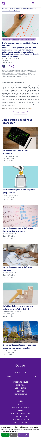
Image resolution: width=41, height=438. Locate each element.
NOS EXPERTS (20, 385)
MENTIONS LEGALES (21, 394)
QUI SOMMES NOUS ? (20, 382)
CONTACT (20, 391)
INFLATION (15, 39)
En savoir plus (23, 435)
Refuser (13, 435)
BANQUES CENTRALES (28, 39)
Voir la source (20, 112)
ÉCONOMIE (6, 39)
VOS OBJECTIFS (20, 388)
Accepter (5, 435)
